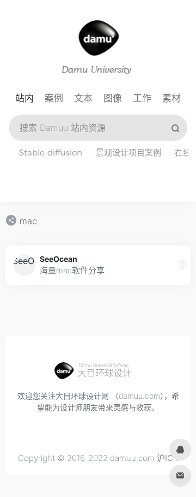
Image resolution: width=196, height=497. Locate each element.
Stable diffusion (50, 152)
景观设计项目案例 (128, 152)
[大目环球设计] (98, 373)
